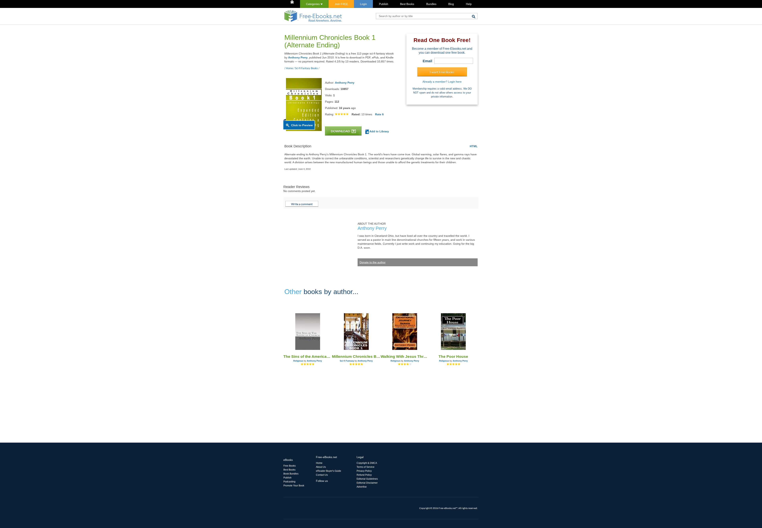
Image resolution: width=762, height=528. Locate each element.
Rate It (379, 114)
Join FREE (341, 4)
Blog (451, 4)
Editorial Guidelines (367, 478)
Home (319, 463)
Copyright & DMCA (367, 463)
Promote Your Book (293, 485)
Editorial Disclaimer (367, 482)
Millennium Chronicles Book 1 (356, 356)
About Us (321, 467)
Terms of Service (365, 467)
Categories (313, 4)
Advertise (362, 486)
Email (427, 61)
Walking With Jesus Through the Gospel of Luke (405, 356)
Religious (298, 361)
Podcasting (289, 481)
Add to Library (379, 131)
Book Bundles (290, 473)
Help (469, 4)
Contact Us (322, 475)
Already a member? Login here (442, 81)
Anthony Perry (298, 57)
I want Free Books (442, 72)
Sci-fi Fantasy (347, 361)
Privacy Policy (364, 471)
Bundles (431, 4)
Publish (383, 4)
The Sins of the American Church (307, 356)
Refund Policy (364, 475)
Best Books (407, 4)
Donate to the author (373, 262)
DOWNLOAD (341, 131)
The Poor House (453, 356)
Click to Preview (302, 125)
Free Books (289, 465)
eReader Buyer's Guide (328, 471)
